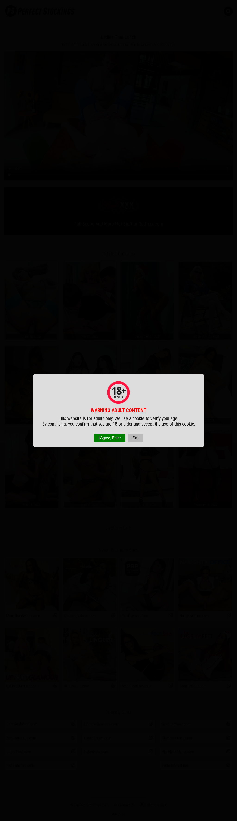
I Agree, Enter (110, 438)
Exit (135, 438)
